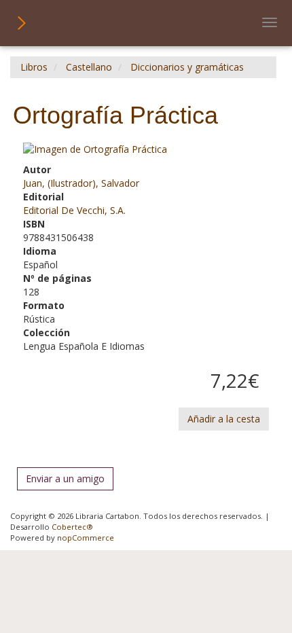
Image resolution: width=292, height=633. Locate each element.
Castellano (89, 66)
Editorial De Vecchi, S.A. (74, 210)
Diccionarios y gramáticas (187, 66)
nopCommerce (85, 537)
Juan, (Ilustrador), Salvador (81, 183)
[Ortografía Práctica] (146, 149)
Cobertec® (72, 527)
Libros (34, 66)
